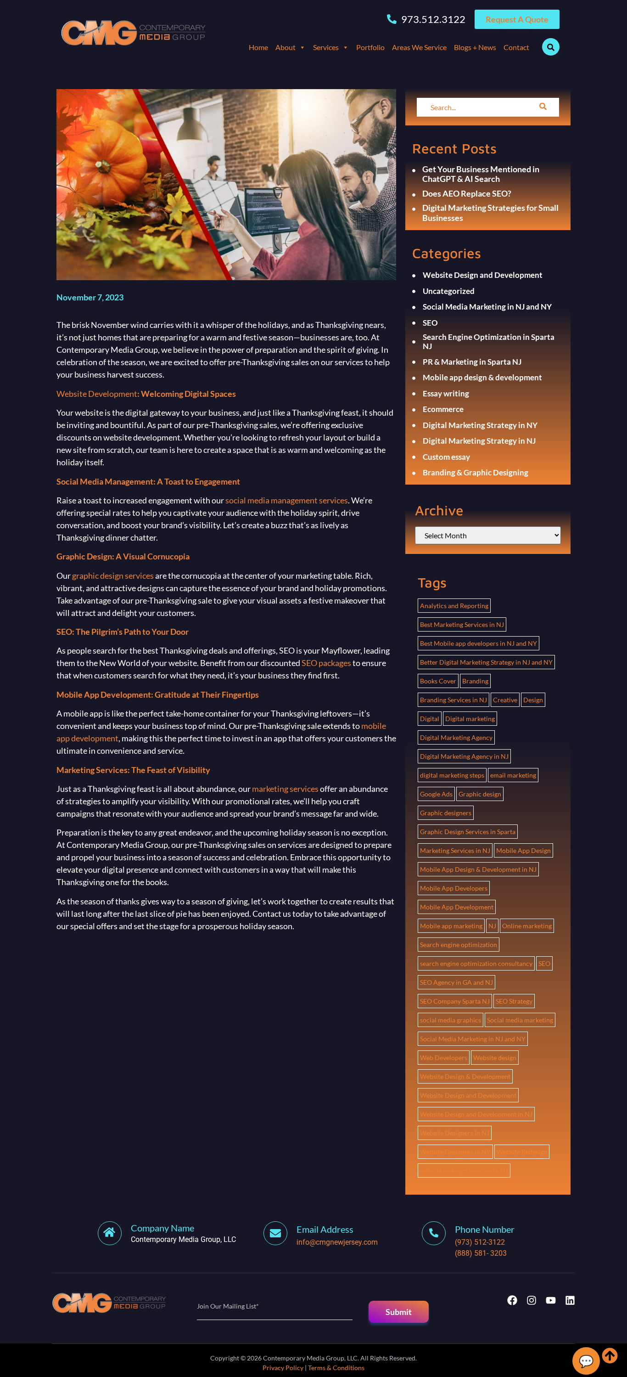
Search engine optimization (458, 944)
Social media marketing (520, 1020)
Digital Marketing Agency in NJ (464, 756)
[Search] (543, 107)
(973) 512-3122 (480, 1242)
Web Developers (443, 1057)
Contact (516, 47)
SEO (544, 963)
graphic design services (113, 575)
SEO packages (326, 663)
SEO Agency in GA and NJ (456, 982)
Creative (505, 700)
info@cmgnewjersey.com (337, 1242)
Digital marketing (470, 718)
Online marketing (527, 926)
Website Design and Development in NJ (476, 1114)
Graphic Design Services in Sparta (467, 831)
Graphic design (480, 794)
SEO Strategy (514, 1001)
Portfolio (370, 47)
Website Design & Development (465, 1076)
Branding (475, 681)
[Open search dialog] (551, 47)
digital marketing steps (452, 775)
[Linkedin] (570, 1300)
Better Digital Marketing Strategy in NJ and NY (486, 662)
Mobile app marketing (451, 926)
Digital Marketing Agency (456, 737)
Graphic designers (445, 813)
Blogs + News (475, 47)
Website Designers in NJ (454, 1133)
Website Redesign (522, 1152)
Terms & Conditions (336, 1367)
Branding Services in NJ (453, 700)
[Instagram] (531, 1300)
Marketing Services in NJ (455, 850)
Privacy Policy (283, 1367)
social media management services (286, 500)
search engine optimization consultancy (476, 963)
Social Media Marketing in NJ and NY (473, 1039)
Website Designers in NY (455, 1152)
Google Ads (436, 794)
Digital (429, 718)
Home (258, 47)
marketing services (285, 789)
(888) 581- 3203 (481, 1253)
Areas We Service (419, 47)
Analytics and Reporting (454, 605)
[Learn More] (280, 1233)
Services (326, 47)
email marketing (513, 775)
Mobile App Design (523, 850)
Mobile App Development (456, 907)
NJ (492, 926)
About (285, 47)
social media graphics (450, 1020)
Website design (494, 1057)
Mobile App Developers (453, 888)
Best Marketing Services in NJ (462, 624)
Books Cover (438, 681)
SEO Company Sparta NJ (455, 1001)
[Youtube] (551, 1300)
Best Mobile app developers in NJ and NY (478, 643)
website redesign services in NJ (464, 1170)
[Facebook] (512, 1300)
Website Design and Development (468, 1095)
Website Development (96, 394)
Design (533, 700)
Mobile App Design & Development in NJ (478, 869)
